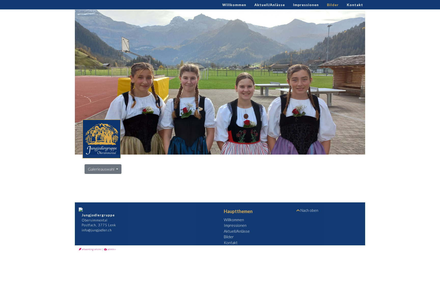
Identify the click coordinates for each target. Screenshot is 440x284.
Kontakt (355, 5)
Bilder (333, 5)
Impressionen (306, 5)
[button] (220, 82)
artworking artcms (91, 249)
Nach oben (309, 210)
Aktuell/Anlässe (269, 5)
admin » (111, 249)
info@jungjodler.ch (95, 230)
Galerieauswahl (101, 169)
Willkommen (234, 5)
